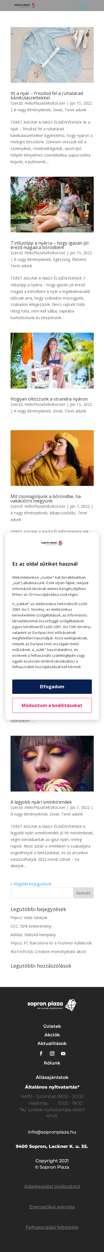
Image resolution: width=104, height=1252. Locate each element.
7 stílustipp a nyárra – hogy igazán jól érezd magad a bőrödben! (49, 245)
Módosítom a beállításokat (52, 705)
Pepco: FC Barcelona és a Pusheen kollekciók (51, 943)
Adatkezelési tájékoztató (52, 1186)
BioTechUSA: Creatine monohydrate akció (48, 951)
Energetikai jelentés (52, 1206)
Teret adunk (75, 109)
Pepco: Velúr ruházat (29, 917)
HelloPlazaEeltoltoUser (44, 103)
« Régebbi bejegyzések (31, 883)
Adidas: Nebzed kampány (33, 934)
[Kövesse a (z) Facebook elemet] (41, 1053)
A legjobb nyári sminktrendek (41, 802)
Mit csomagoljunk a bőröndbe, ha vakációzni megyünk (46, 498)
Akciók (52, 1034)
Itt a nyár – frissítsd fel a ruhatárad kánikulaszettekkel (47, 95)
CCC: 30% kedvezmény (31, 926)
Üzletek (52, 1026)
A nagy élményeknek (32, 109)
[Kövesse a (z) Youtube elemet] (63, 1053)
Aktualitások (52, 1043)
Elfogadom (52, 687)
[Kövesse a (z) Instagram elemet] (52, 1053)
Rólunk (52, 1063)
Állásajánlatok (52, 1077)
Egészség (61, 259)
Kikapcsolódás (62, 512)
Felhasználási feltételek (52, 1227)
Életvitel (79, 259)
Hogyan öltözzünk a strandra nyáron (49, 399)
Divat (57, 109)
